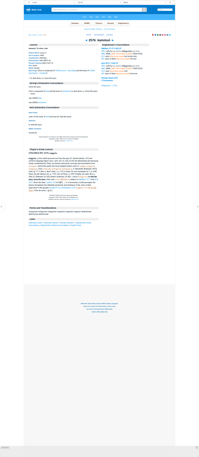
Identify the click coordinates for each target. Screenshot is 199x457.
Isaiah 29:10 (55, 188)
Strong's (34, 35)
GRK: (103, 51)
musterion (67, 91)
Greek (40, 35)
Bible (29, 35)
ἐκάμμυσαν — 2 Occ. (109, 85)
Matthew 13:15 (85, 179)
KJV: (103, 56)
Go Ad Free (5, 447)
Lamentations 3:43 (67, 188)
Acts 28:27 (105, 63)
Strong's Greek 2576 (109, 78)
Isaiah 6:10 (50, 182)
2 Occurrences (107, 80)
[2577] (196, 212)
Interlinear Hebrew (50, 223)
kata (47, 91)
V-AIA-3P (117, 48)
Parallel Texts (75, 225)
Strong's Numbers (67, 223)
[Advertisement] (99, 270)
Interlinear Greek (35, 223)
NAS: (103, 54)
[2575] (3, 212)
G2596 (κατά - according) (66, 70)
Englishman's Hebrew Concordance (55, 225)
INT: (103, 59)
